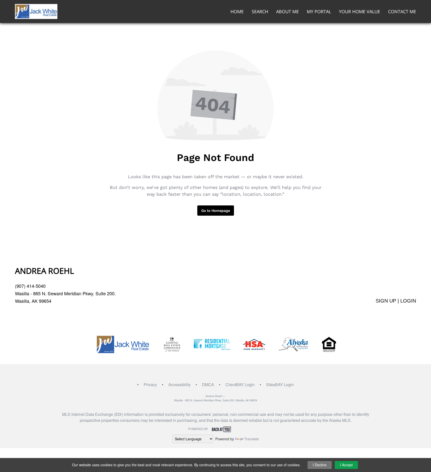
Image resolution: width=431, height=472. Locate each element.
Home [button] (237, 11)
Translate (251, 438)
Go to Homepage (215, 210)
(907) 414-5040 (30, 286)
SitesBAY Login (280, 384)
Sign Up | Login (396, 301)
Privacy (150, 384)
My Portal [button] (319, 11)
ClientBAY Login (240, 384)
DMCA (208, 384)
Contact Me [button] (402, 11)
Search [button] (260, 11)
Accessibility (179, 384)
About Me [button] (287, 11)
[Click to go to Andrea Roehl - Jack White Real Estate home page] (36, 11)
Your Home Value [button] (359, 11)
